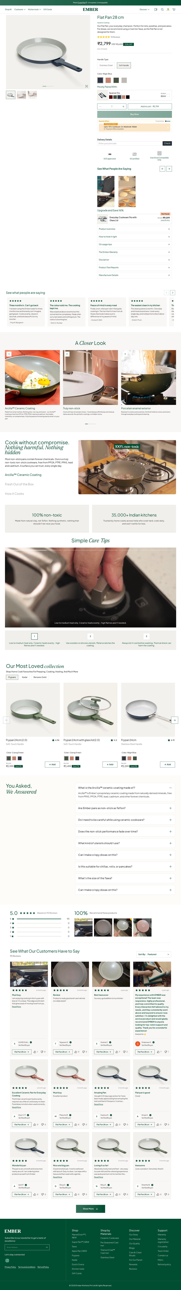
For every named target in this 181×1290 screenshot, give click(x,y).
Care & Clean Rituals (135, 1254)
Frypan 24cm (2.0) (16, 740)
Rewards (133, 1264)
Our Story (133, 1234)
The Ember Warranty (108, 252)
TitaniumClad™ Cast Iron (108, 1251)
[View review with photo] (83, 927)
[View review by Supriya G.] (111, 1072)
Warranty (162, 1234)
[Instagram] (7, 1260)
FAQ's (160, 1260)
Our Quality (134, 1243)
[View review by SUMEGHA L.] (29, 974)
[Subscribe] (46, 1247)
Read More (16, 1007)
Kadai (24, 677)
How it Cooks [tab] (14, 493)
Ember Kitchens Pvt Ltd (85, 1286)
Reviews (133, 1269)
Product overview (107, 229)
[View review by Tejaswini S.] (70, 974)
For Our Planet (135, 1260)
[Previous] (162, 169)
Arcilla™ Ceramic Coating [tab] (23, 474)
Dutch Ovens (78, 1264)
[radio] (111, 97)
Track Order (163, 1251)
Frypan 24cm (128, 740)
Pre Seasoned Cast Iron (109, 1244)
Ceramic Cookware (110, 1238)
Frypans (12, 677)
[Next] (169, 169)
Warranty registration (163, 1240)
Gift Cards (77, 1273)
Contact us (163, 1255)
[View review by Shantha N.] (152, 1144)
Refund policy (164, 1264)
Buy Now (134, 114)
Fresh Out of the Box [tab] (19, 484)
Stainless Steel (107, 1257)
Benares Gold (40, 677)
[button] (144, 9)
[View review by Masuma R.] (70, 1072)
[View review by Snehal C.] (111, 974)
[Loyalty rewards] (156, 9)
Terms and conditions (26, 1267)
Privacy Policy (10, 1267)
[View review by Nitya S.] (111, 1144)
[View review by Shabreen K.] (152, 974)
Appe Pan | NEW (79, 1251)
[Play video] (105, 191)
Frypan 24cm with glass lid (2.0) (82, 740)
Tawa (74, 1246)
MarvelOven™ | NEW (79, 1236)
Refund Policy (43, 1267)
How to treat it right (108, 237)
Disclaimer (104, 260)
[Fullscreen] (82, 86)
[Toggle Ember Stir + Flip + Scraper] (168, 95)
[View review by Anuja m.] (152, 1072)
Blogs (132, 1248)
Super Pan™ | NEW (80, 1242)
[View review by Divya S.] (70, 1144)
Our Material (134, 1239)
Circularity (162, 1246)
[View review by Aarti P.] (29, 1144)
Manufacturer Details (108, 275)
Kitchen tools (78, 1269)
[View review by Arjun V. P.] (29, 1072)
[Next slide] (172, 292)
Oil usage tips (105, 244)
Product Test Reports (109, 267)
